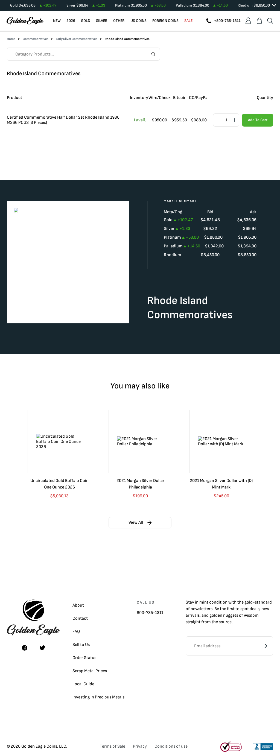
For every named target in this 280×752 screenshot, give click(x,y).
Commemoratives (35, 39)
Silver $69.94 (85, 5)
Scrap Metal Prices (89, 671)
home (11, 39)
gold (248, 602)
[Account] (248, 20)
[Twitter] (42, 647)
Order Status (84, 657)
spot (244, 608)
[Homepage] (25, 21)
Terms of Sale (112, 746)
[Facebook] (24, 647)
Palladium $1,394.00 (202, 5)
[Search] (270, 20)
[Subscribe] (265, 646)
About (78, 605)
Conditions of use (171, 746)
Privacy (140, 746)
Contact (80, 618)
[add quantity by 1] (234, 120)
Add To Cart (257, 120)
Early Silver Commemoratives (76, 39)
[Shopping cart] (259, 20)
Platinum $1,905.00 (140, 5)
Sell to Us (81, 644)
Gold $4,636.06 (33, 5)
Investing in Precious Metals (98, 697)
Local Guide (83, 684)
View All (136, 522)
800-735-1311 (150, 612)
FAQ (76, 631)
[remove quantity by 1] (217, 120)
